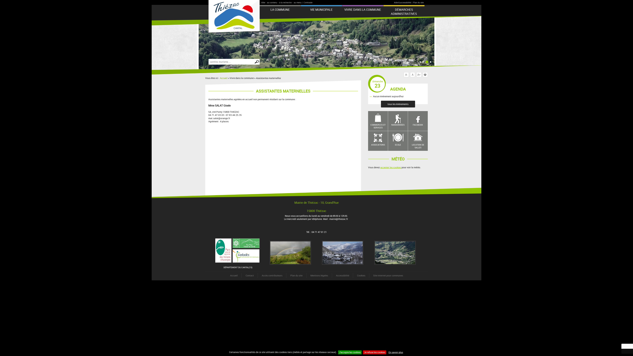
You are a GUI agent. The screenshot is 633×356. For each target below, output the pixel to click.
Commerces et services (378, 126)
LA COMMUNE (280, 10)
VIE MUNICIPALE (321, 10)
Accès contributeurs (272, 275)
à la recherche (285, 2)
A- (406, 74)
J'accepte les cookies (350, 352)
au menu (297, 2)
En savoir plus (396, 352)
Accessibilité (342, 275)
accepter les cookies (390, 167)
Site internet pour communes (388, 275)
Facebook (418, 124)
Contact (250, 275)
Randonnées (398, 124)
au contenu (272, 2)
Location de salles (418, 146)
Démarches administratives (404, 12)
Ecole (398, 144)
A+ (419, 74)
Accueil (223, 78)
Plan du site (418, 2)
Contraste (308, 2)
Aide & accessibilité (402, 2)
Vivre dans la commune (362, 10)
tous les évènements (398, 104)
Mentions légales (319, 275)
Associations (378, 144)
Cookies (361, 275)
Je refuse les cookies (374, 352)
